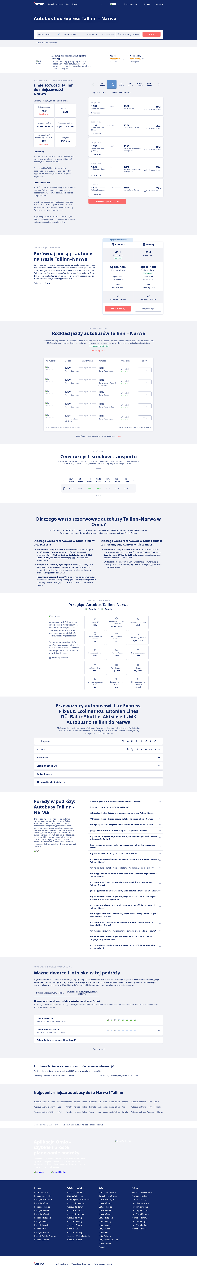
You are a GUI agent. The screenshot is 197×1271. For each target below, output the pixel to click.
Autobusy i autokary (76, 1188)
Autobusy (60, 4)
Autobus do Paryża (75, 1210)
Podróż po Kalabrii (139, 1210)
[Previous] (64, 480)
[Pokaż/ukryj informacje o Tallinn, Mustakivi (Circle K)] (159, 1030)
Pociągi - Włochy (41, 1232)
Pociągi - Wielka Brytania (45, 1236)
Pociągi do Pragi (41, 1214)
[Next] (158, 84)
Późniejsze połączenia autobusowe (134, 427)
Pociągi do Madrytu (43, 1199)
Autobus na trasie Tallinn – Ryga (47, 1107)
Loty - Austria (105, 1243)
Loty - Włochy (105, 1236)
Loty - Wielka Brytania (108, 1239)
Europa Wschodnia (139, 1207)
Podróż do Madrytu (140, 1214)
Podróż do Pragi (138, 1229)
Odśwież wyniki (97, 350)
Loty (67, 4)
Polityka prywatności (103, 1264)
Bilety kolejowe (41, 1192)
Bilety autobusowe (75, 1196)
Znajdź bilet (43, 114)
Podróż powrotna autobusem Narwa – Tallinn (54, 1075)
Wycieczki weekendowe (141, 1192)
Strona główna (40, 1125)
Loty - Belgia (104, 1229)
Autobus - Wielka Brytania (78, 1236)
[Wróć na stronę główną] (41, 4)
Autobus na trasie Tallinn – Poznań (113, 1101)
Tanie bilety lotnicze (108, 1196)
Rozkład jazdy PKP (42, 1196)
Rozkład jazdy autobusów (78, 1199)
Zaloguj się (159, 4)
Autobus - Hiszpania (76, 1192)
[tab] (98, 92)
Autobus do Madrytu (76, 1203)
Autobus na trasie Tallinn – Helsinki (146, 1107)
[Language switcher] (114, 4)
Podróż (134, 1188)
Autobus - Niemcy (74, 1221)
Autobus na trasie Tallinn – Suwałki (113, 1112)
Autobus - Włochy (74, 1232)
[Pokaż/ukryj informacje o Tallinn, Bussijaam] (159, 1020)
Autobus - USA (73, 1229)
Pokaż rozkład (44, 144)
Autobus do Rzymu (75, 1207)
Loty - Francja (105, 1225)
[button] (93, 34)
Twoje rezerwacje (130, 4)
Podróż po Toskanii (140, 1196)
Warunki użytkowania (80, 1264)
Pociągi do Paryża (42, 1207)
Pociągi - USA (40, 1229)
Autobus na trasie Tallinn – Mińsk (48, 1112)
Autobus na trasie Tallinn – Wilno (112, 1107)
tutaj (119, 436)
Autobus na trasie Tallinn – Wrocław (81, 1101)
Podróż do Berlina (139, 1225)
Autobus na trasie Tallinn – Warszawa (50, 1101)
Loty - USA (103, 1232)
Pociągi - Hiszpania (42, 1218)
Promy (74, 4)
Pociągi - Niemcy (41, 1221)
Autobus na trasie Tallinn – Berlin (145, 1101)
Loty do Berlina (106, 1210)
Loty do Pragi (105, 1214)
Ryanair (102, 1247)
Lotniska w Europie (107, 1192)
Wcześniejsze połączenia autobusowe (64, 427)
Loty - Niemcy (105, 1221)
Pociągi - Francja (41, 1225)
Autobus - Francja (74, 1225)
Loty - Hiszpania (106, 1218)
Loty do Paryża (105, 1207)
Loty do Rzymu (105, 1203)
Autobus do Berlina (75, 1214)
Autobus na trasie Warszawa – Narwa (147, 1112)
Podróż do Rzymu (139, 1218)
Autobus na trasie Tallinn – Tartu (80, 1112)
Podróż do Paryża (139, 1221)
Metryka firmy (62, 1264)
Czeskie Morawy (138, 1199)
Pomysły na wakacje (140, 1203)
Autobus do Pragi (74, 1218)
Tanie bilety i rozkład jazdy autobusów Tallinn (118, 1075)
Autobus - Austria (74, 1239)
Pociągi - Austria (41, 1239)
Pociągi (51, 4)
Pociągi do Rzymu (42, 1203)
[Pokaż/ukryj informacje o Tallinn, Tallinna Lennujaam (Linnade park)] (159, 1040)
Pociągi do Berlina (42, 1210)
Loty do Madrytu (106, 1199)
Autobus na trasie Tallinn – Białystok (81, 1107)
